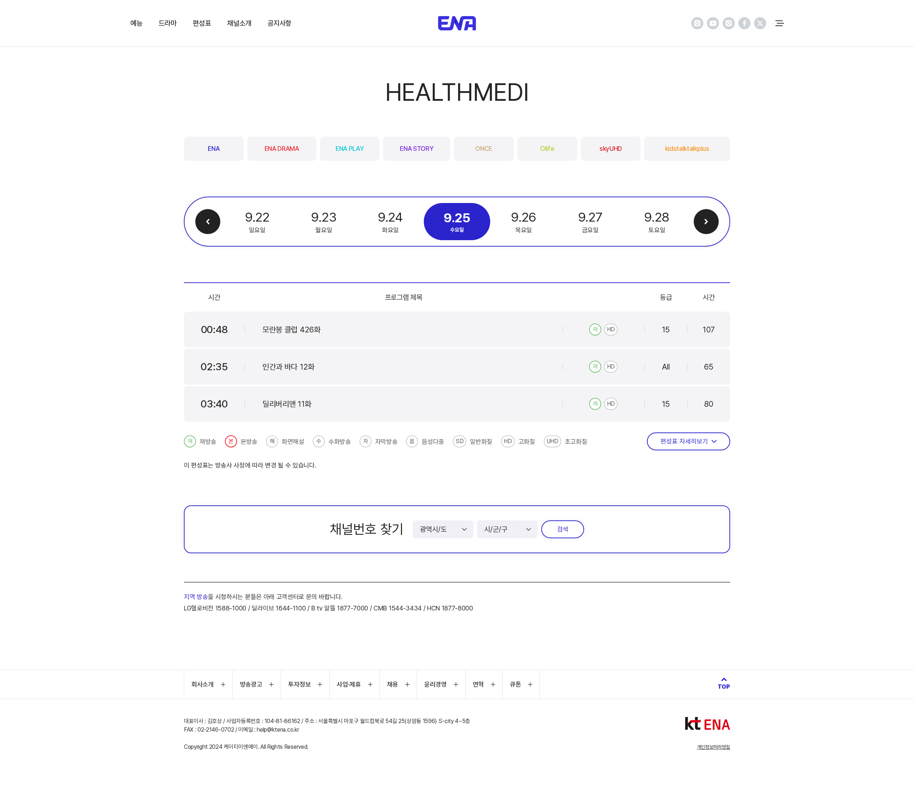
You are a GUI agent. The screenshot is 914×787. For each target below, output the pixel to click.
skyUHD (610, 148)
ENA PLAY (350, 148)
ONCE (483, 148)
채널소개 (239, 23)
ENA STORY (416, 148)
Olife (547, 148)
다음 (706, 221)
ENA (214, 148)
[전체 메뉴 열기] (779, 23)
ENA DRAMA (282, 148)
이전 (207, 221)
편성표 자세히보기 (684, 441)
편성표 (202, 23)
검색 (562, 529)
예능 (136, 23)
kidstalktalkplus (687, 148)
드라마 (167, 23)
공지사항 (279, 23)
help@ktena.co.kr (278, 729)
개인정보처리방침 (713, 747)
